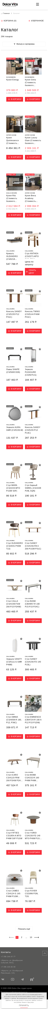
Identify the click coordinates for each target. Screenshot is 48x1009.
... (1, 13)
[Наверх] (44, 953)
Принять (24, 1005)
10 (31, 937)
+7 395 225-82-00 (8, 967)
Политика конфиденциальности (14, 992)
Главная (6, 13)
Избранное (37, 21)
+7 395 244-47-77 (8, 956)
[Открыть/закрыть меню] (37, 4)
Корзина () (10, 21)
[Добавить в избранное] (21, 59)
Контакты (6, 952)
